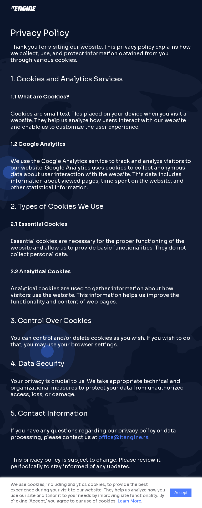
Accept (180, 492)
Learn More (129, 501)
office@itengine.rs (123, 437)
